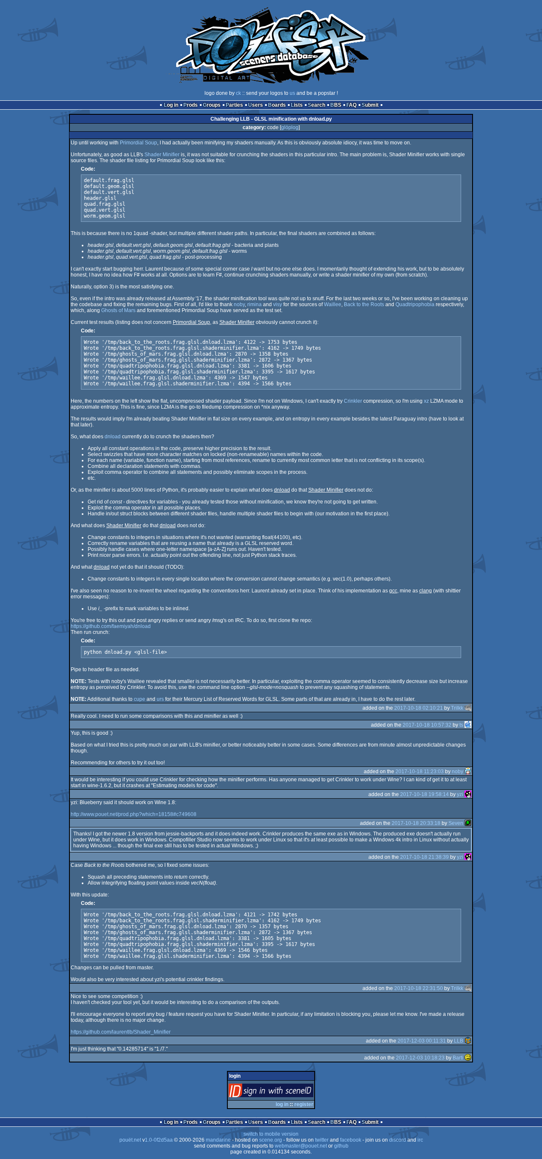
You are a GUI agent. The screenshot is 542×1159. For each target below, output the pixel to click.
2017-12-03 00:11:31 (422, 1041)
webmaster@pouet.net (301, 1146)
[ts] (468, 725)
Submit (370, 105)
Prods (190, 105)
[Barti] (468, 1058)
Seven (455, 823)
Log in (171, 105)
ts (461, 725)
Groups (212, 105)
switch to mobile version (271, 1134)
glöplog (290, 127)
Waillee (332, 304)
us (292, 93)
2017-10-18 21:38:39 (424, 857)
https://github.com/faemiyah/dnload (111, 626)
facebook (350, 1140)
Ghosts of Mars (118, 310)
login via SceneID (285, 1092)
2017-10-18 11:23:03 (419, 772)
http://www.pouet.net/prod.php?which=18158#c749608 (133, 814)
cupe (139, 699)
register (303, 1104)
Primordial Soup (138, 143)
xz (426, 401)
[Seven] (468, 823)
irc (420, 1140)
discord (397, 1140)
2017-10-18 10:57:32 (427, 725)
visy (277, 304)
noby (239, 304)
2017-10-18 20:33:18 (416, 823)
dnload (113, 437)
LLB (458, 1041)
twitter (322, 1140)
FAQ (351, 105)
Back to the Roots (364, 304)
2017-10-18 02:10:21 (418, 708)
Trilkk (457, 708)
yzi (460, 794)
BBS (335, 105)
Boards (277, 105)
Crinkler (353, 401)
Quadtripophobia (414, 304)
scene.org (270, 1140)
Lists (297, 105)
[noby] (468, 772)
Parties (234, 105)
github (341, 1146)
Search (316, 105)
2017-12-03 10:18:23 (420, 1058)
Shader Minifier (162, 155)
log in (282, 1104)
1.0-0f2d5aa (159, 1140)
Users (255, 105)
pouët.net (130, 1140)
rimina (254, 304)
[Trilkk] (468, 708)
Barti (458, 1058)
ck (238, 93)
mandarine (218, 1140)
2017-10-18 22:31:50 (418, 988)
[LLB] (468, 1041)
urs (160, 699)
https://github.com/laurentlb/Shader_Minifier (121, 1032)
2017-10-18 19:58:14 (424, 794)
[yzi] (468, 794)
